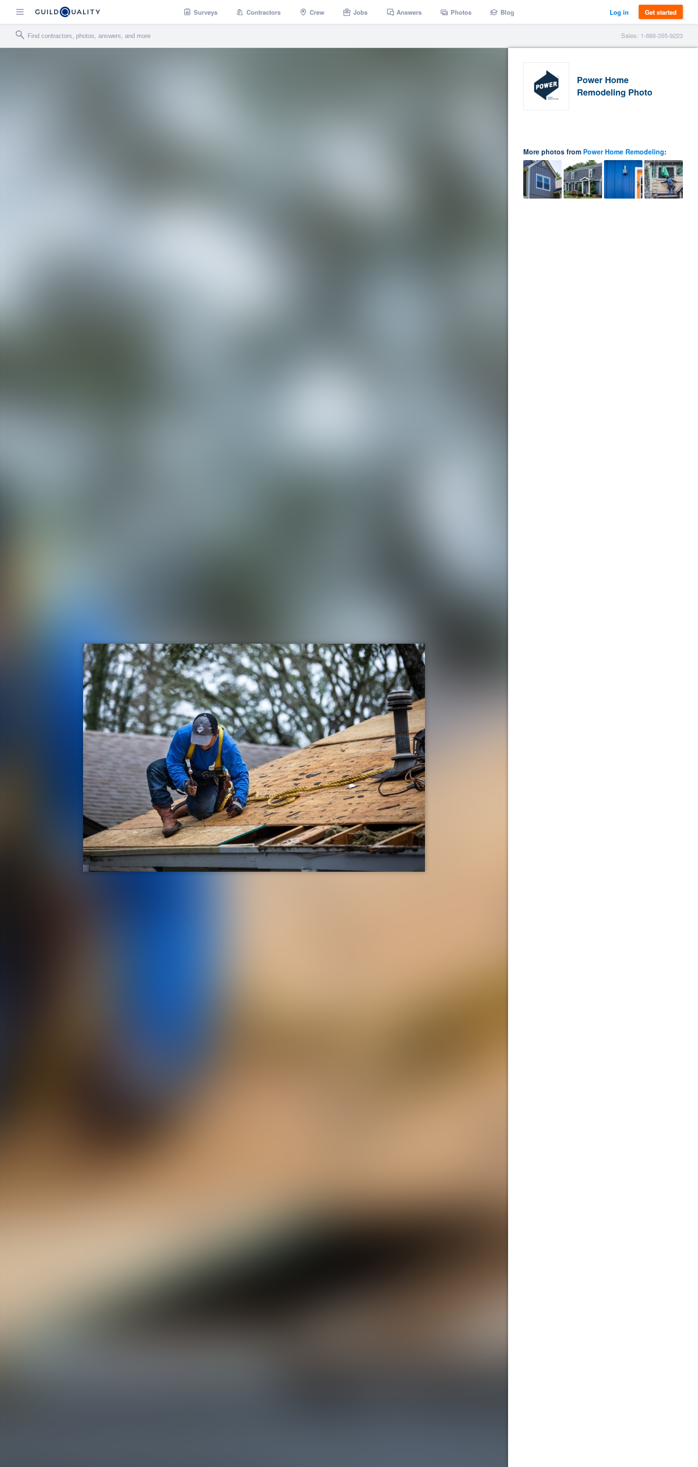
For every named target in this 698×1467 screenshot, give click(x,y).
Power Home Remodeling (623, 151)
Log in (619, 12)
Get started (661, 12)
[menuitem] (200, 12)
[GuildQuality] (67, 12)
